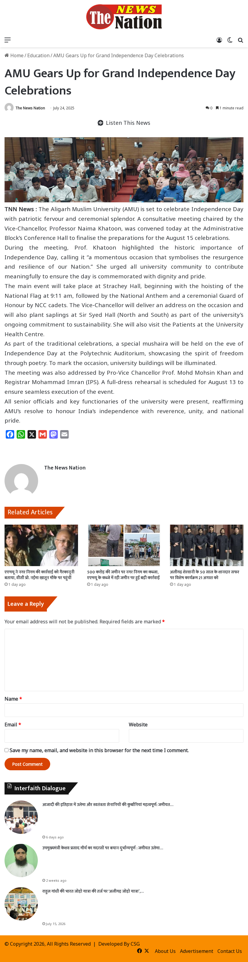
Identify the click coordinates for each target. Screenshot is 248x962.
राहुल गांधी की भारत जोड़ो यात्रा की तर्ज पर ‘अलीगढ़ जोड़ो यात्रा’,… (93, 891)
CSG (135, 943)
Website (138, 724)
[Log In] (219, 39)
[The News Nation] (124, 16)
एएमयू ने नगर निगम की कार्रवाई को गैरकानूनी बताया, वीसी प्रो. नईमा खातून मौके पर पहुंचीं (39, 575)
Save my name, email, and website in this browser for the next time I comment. (99, 750)
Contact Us (229, 951)
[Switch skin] (230, 39)
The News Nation (30, 108)
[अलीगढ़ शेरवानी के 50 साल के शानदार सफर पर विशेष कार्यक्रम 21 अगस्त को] (206, 545)
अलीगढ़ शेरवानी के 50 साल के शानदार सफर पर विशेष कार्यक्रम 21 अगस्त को (204, 575)
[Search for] (240, 39)
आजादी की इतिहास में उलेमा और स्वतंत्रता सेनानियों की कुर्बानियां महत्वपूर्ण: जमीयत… (107, 804)
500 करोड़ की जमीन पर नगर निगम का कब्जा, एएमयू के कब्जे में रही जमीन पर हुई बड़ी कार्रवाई (123, 575)
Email (13, 724)
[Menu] (8, 39)
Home (16, 55)
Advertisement (196, 951)
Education (38, 55)
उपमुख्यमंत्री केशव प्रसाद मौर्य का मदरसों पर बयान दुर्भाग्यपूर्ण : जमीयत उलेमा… (102, 847)
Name (13, 698)
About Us (165, 951)
